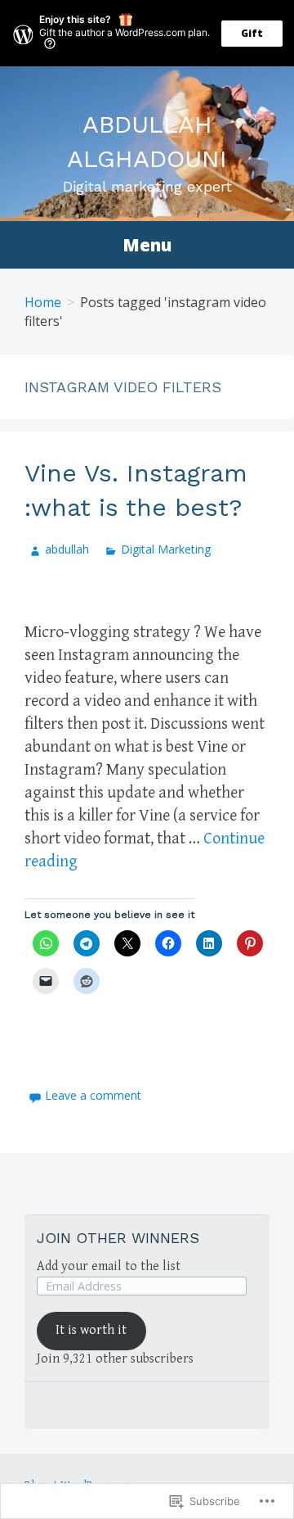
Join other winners (118, 1237)
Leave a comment (93, 1095)
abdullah (67, 549)
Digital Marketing (166, 549)
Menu (147, 244)
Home (42, 302)
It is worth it (91, 1330)
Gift (252, 33)
